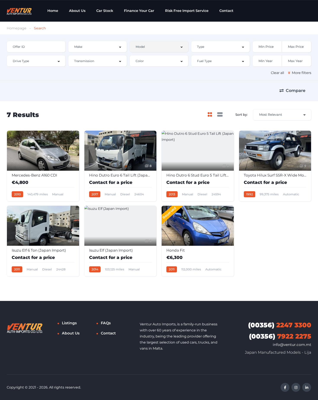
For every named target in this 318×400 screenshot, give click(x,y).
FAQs (106, 323)
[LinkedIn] (306, 387)
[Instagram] (295, 387)
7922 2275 (280, 336)
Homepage (16, 28)
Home (52, 11)
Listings (69, 323)
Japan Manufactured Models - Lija (278, 352)
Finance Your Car (139, 11)
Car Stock (104, 11)
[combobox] (97, 46)
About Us (77, 11)
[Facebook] (285, 387)
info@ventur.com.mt (292, 344)
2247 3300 (279, 325)
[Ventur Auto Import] (19, 11)
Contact (226, 11)
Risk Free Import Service (187, 11)
